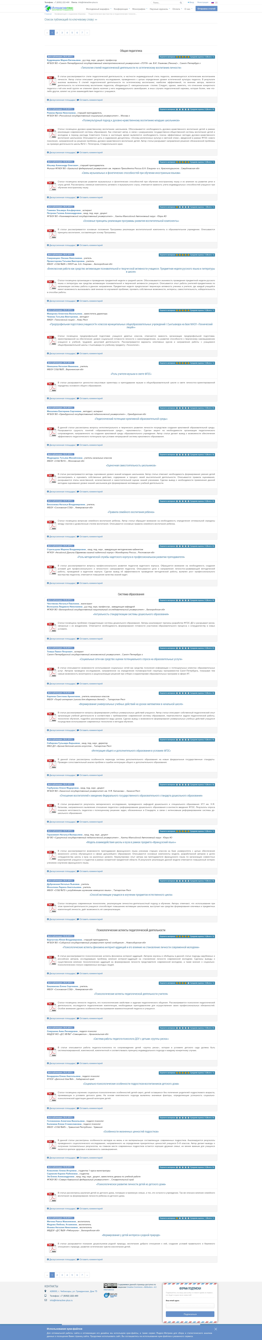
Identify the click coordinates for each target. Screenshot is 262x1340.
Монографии (138, 8)
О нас (187, 8)
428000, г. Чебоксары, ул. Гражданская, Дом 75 (73, 1291)
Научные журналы (159, 8)
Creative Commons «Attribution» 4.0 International (130, 1288)
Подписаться (190, 1314)
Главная (48, 13)
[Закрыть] (215, 1329)
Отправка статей (206, 8)
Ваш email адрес (172, 1300)
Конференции (121, 8)
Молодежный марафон (97, 8)
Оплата (176, 8)
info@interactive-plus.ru (61, 1300)
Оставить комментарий (91, 99)
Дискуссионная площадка (62, 99)
